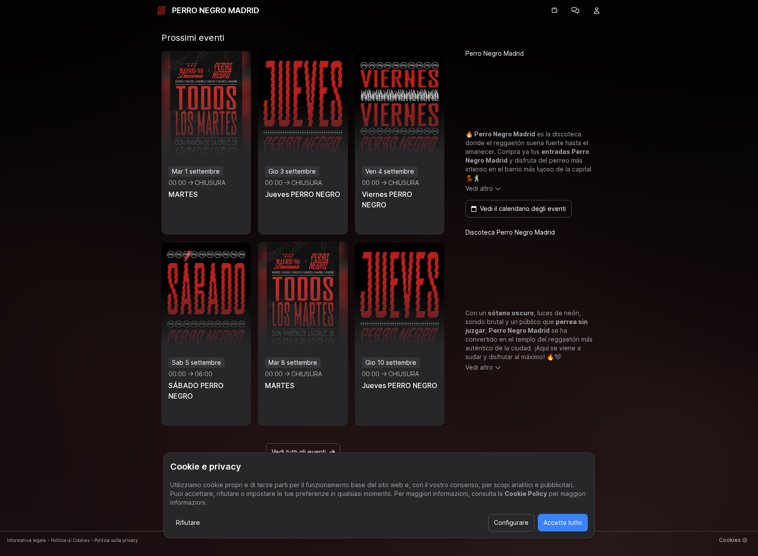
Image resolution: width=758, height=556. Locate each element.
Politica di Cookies (70, 540)
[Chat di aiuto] (575, 11)
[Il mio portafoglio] (554, 11)
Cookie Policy (525, 493)
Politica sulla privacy (116, 540)
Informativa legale (26, 540)
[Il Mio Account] (597, 11)
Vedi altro (479, 188)
